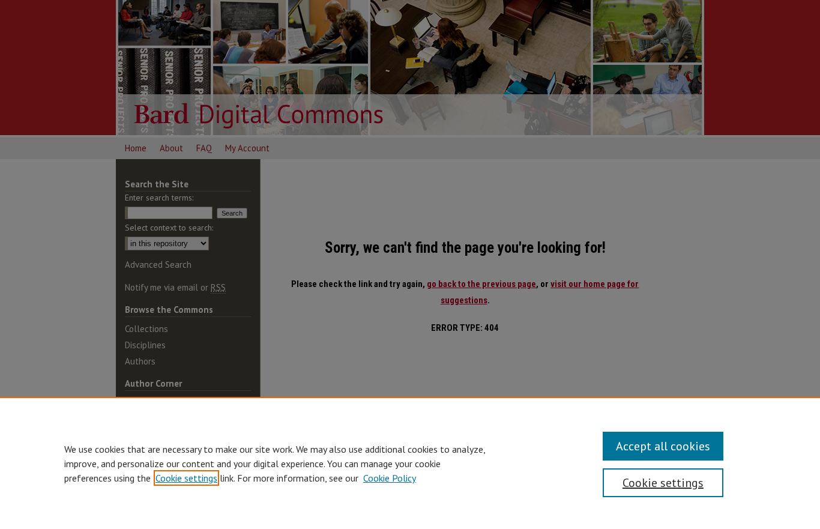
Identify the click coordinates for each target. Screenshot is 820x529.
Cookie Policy (389, 478)
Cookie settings (186, 478)
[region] (410, 463)
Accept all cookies (663, 446)
